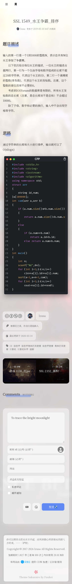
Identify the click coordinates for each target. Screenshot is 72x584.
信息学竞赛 (47, 345)
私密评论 (16, 487)
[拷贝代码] (65, 158)
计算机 (13, 349)
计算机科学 (22, 349)
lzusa (22, 28)
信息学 (17, 345)
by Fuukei (47, 577)
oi (11, 345)
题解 (32, 349)
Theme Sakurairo (29, 577)
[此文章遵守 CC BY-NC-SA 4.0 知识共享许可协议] (13, 316)
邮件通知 (16, 493)
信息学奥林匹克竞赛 (31, 345)
